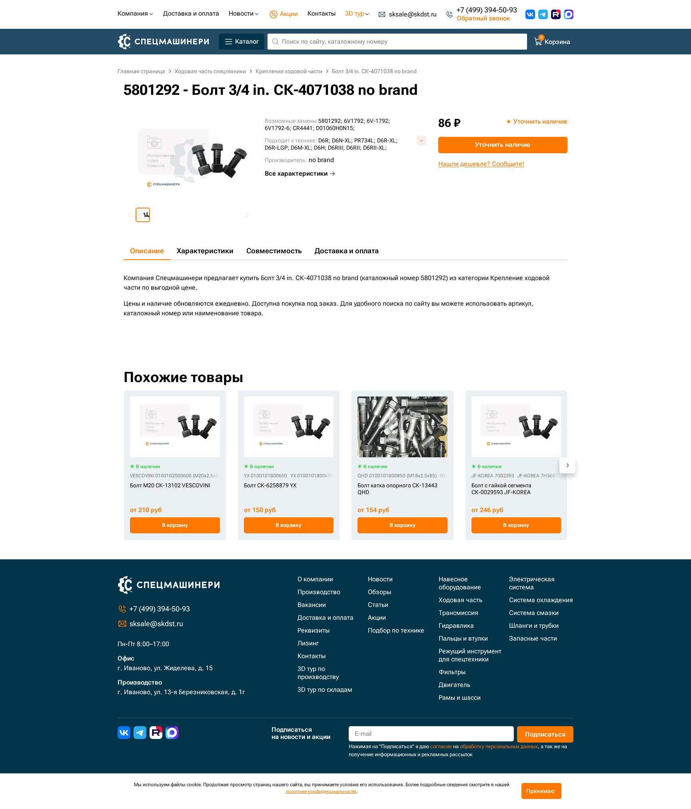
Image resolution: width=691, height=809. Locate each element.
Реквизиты (314, 630)
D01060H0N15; (335, 128)
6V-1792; (378, 121)
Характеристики (205, 250)
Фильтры (452, 672)
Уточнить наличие (502, 144)
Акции (377, 617)
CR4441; (303, 128)
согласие (441, 746)
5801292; (330, 121)
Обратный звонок (483, 18)
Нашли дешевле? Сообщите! (481, 164)
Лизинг (308, 643)
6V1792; (354, 121)
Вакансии (312, 605)
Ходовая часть (460, 600)
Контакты (312, 656)
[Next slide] (247, 215)
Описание (147, 250)
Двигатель (454, 685)
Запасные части (533, 638)
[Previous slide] (130, 215)
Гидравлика (456, 625)
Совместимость (274, 250)
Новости (380, 579)
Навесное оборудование (460, 583)
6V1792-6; (278, 128)
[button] (143, 215)
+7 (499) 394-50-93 (487, 10)
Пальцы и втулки (463, 638)
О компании (315, 579)
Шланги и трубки (534, 625)
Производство (319, 592)
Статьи (378, 605)
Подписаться (545, 734)
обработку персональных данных (499, 746)
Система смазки (534, 613)
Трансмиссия (458, 613)
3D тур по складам (325, 689)
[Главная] (167, 41)
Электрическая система (532, 583)
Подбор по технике (396, 630)
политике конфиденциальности (321, 791)
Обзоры (379, 592)
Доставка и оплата (347, 250)
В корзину (175, 525)
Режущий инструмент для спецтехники (470, 655)
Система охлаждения (541, 600)
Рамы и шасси (460, 697)
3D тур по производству (318, 673)
